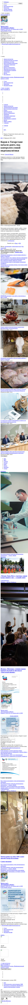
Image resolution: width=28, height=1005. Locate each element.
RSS (5, 982)
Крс (23, 246)
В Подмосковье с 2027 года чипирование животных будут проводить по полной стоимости (14, 755)
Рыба (5, 464)
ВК (20, 243)
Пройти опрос (19, 252)
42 (1, 921)
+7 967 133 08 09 (5, 88)
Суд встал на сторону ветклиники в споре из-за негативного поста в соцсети (13, 421)
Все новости (7, 74)
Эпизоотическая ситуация (11, 60)
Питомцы (3, 557)
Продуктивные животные (11, 63)
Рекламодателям (8, 10)
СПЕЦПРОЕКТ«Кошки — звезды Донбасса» (8, 581)
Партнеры (6, 7)
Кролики (6, 467)
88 (4, 921)
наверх (3, 935)
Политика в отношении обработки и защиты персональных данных (13, 986)
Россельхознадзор (8, 6)
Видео (5, 73)
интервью (3, 471)
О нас (5, 5)
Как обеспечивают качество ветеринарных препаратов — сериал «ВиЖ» (12, 554)
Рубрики (6, 2)
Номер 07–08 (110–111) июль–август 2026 (12, 29)
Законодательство (8, 59)
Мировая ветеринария (9, 69)
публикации (11, 240)
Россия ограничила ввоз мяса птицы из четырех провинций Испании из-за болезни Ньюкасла (13, 390)
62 (3, 743)
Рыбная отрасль (8, 111)
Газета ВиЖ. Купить (6, 30)
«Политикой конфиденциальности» (10, 44)
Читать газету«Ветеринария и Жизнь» (7, 27)
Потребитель (7, 117)
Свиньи (6, 461)
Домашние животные (9, 64)
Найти (20, 3)
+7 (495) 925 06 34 (5, 963)
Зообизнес (6, 66)
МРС (5, 460)
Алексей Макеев (9, 154)
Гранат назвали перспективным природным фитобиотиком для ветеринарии (12, 327)
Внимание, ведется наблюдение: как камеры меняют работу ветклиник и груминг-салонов (13, 787)
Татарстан (3, 248)
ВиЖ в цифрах (8, 121)
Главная (6, 125)
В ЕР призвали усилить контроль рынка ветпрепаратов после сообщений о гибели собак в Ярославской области (14, 752)
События (6, 123)
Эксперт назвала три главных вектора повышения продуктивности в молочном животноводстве (14, 258)
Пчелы (5, 463)
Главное (6, 104)
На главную (4, 456)
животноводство (16, 246)
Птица (5, 110)
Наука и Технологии (9, 67)
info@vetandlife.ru (5, 14)
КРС (5, 129)
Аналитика (7, 71)
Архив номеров (8, 9)
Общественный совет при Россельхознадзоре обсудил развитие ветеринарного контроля (13, 452)
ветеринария (8, 246)
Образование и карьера (10, 70)
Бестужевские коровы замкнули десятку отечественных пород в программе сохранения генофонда (13, 262)
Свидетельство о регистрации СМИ (13, 984)
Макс (16, 243)
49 (1, 39)
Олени (5, 468)
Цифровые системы (9, 62)
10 (4, 39)
